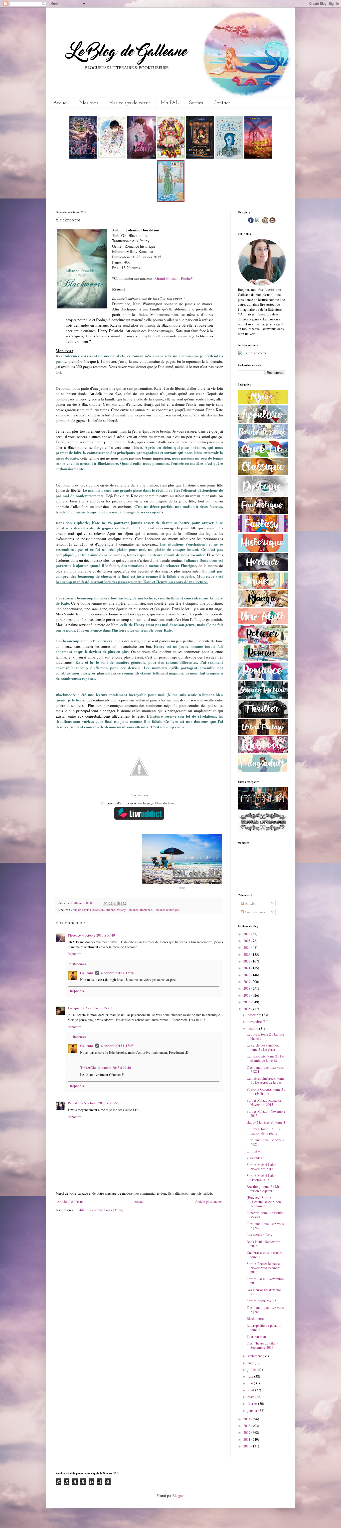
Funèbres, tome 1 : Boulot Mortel (265, 1214)
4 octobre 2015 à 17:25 (117, 1045)
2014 (247, 1419)
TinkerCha (88, 1067)
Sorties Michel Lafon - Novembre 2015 (263, 1166)
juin (251, 1376)
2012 (247, 1432)
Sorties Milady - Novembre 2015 (266, 1113)
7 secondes (254, 1157)
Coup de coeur (80, 910)
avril (251, 1390)
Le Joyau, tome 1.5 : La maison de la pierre (263, 1131)
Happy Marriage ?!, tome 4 (266, 1122)
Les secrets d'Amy (259, 1234)
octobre (253, 1028)
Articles (250, 903)
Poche (186, 278)
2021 (247, 967)
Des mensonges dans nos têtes (264, 1291)
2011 (247, 1439)
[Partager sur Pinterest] (124, 903)
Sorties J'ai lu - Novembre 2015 (265, 1280)
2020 (247, 974)
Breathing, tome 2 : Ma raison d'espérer (263, 1188)
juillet (252, 1369)
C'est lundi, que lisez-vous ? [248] (265, 1309)
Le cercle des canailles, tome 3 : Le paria (263, 1047)
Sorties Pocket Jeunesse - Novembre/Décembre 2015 (264, 1267)
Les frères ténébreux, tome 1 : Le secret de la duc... (266, 1080)
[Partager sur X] (115, 903)
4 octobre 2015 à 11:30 (102, 1008)
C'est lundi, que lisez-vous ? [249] (265, 1225)
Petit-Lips (75, 1103)
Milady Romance (128, 910)
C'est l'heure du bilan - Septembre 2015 (263, 1345)
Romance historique (166, 910)
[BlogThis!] (110, 903)
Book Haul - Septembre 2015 (263, 1243)
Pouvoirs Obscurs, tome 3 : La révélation (266, 1091)
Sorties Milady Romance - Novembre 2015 (265, 1102)
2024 (247, 947)
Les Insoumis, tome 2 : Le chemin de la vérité (265, 1058)
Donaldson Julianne (102, 910)
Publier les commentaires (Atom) (99, 1210)
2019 (247, 981)
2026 (247, 934)
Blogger (177, 1495)
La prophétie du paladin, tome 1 (264, 1327)
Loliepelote (76, 1008)
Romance (146, 910)
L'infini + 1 (255, 1151)
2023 (247, 954)
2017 (247, 995)
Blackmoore (255, 1318)
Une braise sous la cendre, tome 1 (265, 1254)
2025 (247, 940)
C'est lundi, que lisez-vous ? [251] (265, 1069)
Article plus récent (70, 1201)
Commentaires (254, 912)
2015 (247, 1008)
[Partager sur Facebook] (119, 903)
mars (251, 1396)
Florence (74, 935)
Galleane (77, 903)
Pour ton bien (256, 1336)
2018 (247, 988)
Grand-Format (166, 278)
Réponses (79, 963)
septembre (255, 1355)
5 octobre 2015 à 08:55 (100, 1103)
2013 (247, 1425)
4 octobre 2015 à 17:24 (117, 972)
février (253, 1403)
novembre (255, 1021)
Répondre (74, 953)
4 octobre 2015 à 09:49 (98, 935)
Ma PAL (170, 102)
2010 (247, 1446)
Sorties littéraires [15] (262, 1300)
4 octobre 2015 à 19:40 (114, 1067)
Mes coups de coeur (129, 102)
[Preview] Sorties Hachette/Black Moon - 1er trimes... (265, 1201)
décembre (255, 1014)
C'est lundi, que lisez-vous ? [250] (265, 1142)
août (251, 1362)
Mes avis (88, 102)
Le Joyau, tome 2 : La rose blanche (265, 1036)
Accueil (61, 102)
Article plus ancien (208, 1201)
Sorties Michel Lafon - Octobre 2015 (263, 1177)
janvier (253, 1410)
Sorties (196, 102)
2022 (247, 961)
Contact (221, 102)
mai (251, 1383)
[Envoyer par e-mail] (105, 903)
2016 (247, 1002)
